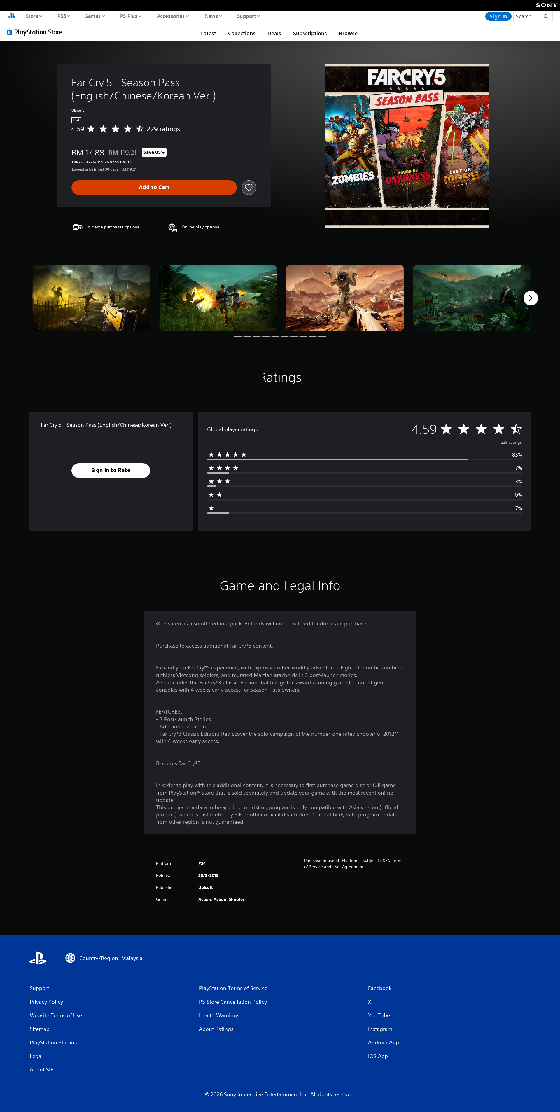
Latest (208, 33)
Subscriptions (310, 33)
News (211, 16)
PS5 (61, 16)
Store (32, 16)
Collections (242, 33)
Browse (348, 33)
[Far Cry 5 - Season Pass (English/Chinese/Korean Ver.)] (91, 298)
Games (92, 16)
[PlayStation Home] (12, 16)
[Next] (531, 298)
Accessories (171, 16)
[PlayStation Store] (36, 31)
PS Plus (128, 16)
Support (246, 16)
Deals (274, 33)
